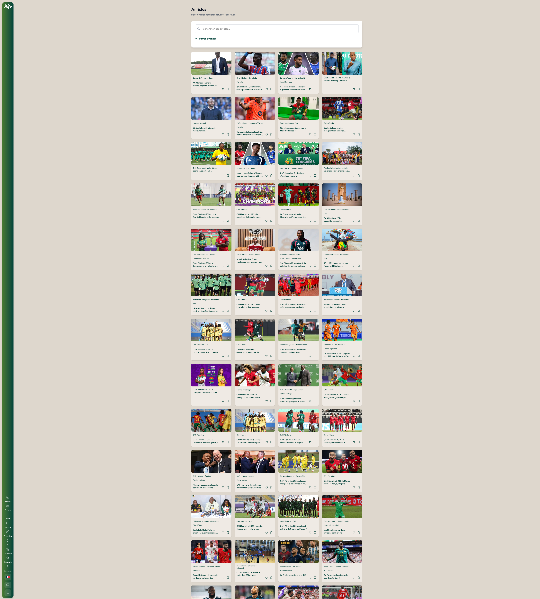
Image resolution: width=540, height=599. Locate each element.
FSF (194, 303)
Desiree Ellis (300, 476)
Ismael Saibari (242, 254)
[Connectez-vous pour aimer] (223, 89)
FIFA (287, 168)
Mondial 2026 (329, 570)
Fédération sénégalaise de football (206, 299)
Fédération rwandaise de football (336, 299)
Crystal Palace (242, 78)
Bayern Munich (254, 254)
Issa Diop (196, 570)
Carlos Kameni (329, 521)
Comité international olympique (335, 254)
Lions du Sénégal (199, 123)
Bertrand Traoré (286, 78)
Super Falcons (329, 435)
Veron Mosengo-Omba (294, 390)
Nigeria (196, 209)
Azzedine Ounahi (213, 566)
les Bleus (296, 566)
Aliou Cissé (208, 78)
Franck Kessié (299, 78)
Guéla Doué (296, 258)
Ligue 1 (253, 168)
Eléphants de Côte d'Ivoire (290, 254)
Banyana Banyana (287, 476)
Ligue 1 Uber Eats (243, 168)
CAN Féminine (242, 209)
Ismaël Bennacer (286, 82)
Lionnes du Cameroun (209, 209)
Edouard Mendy (343, 521)
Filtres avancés (207, 38)
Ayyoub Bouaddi (199, 566)
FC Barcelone (242, 123)
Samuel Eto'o (197, 78)
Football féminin (343, 209)
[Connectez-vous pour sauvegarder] (228, 89)
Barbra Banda (301, 345)
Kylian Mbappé (285, 566)
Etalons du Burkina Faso (289, 123)
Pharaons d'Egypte (256, 123)
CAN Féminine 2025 (200, 254)
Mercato (240, 82)
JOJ (325, 258)
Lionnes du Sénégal (244, 390)
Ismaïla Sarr (253, 78)
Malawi (212, 254)
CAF (281, 168)
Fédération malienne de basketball (206, 521)
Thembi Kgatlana (330, 349)
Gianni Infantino (297, 168)
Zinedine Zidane (286, 570)
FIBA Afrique (197, 525)
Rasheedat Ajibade (287, 345)
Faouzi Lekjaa (242, 480)
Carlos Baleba (329, 123)
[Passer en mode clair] (7, 585)
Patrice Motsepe (286, 394)
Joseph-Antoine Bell (331, 525)
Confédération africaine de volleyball (247, 567)
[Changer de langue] (7, 577)
